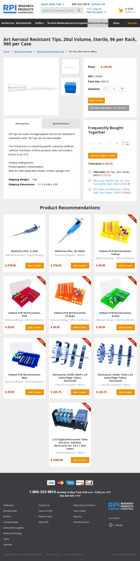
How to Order (45, 510)
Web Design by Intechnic (125, 554)
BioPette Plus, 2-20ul (24, 251)
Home (6, 51)
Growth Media (55, 23)
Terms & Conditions (72, 554)
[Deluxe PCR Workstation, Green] (115, 292)
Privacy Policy (52, 554)
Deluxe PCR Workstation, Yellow (115, 252)
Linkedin (119, 525)
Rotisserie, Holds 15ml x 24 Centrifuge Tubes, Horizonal (115, 377)
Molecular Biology (98, 23)
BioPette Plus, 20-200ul (70, 251)
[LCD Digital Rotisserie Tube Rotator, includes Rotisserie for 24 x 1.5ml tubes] (70, 419)
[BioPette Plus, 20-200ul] (70, 231)
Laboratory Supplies (75, 23)
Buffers (39, 23)
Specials (132, 23)
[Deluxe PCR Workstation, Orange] (70, 292)
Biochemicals (23, 23)
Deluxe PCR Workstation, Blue (25, 376)
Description (22, 123)
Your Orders (80, 510)
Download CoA (81, 522)
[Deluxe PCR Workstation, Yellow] (115, 231)
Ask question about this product (108, 108)
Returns (78, 516)
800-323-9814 (80, 4)
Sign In (97, 8)
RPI (18, 9)
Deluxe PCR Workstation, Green (115, 314)
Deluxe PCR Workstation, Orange (70, 314)
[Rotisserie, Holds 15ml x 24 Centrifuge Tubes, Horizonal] (115, 354)
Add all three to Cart (103, 155)
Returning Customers (84, 505)
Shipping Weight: (19, 179)
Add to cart (96, 100)
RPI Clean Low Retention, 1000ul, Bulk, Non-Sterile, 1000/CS (111, 191)
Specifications (61, 123)
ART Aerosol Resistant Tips (50, 51)
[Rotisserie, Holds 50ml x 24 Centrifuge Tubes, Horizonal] (70, 354)
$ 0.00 (129, 9)
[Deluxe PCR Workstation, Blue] (24, 354)
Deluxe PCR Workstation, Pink (25, 314)
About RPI (43, 522)
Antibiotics (7, 23)
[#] (70, 86)
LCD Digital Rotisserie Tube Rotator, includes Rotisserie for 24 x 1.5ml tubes (69, 444)
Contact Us (98, 4)
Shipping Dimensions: (22, 184)
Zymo (116, 23)
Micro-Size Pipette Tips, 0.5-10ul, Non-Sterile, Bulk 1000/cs (111, 182)
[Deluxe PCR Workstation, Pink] (24, 292)
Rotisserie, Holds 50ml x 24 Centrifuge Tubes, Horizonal (70, 377)
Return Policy (45, 516)
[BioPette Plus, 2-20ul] (24, 231)
